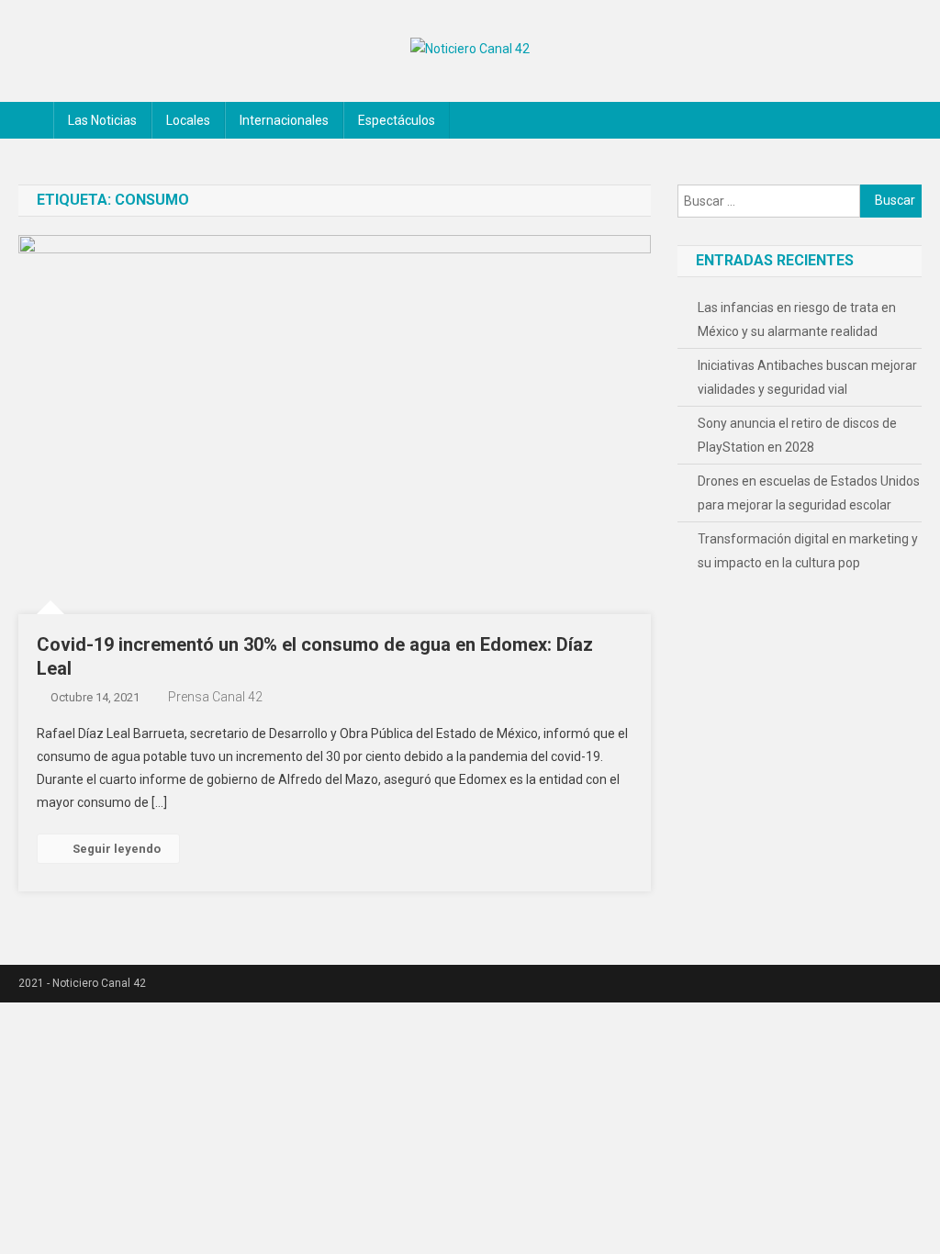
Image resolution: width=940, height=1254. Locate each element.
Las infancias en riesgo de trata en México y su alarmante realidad (797, 319)
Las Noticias (102, 120)
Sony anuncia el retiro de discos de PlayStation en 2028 (797, 435)
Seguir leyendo (117, 849)
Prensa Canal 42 (215, 696)
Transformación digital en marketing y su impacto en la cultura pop (808, 551)
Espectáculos (396, 120)
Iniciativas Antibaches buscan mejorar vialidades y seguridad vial (807, 377)
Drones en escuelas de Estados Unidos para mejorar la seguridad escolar (809, 493)
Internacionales (284, 120)
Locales (188, 120)
